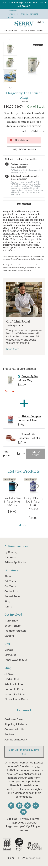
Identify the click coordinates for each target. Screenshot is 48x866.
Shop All (9, 673)
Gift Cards (10, 654)
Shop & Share (12, 625)
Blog (7, 601)
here (4, 270)
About (8, 576)
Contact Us (11, 591)
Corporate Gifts (13, 689)
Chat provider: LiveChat (23, 822)
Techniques (11, 557)
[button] (7, 844)
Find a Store (11, 679)
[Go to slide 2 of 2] (24, 525)
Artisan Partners (10, 31)
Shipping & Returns (15, 724)
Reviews (9, 734)
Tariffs (8, 606)
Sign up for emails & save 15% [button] (24, 751)
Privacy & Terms (29, 818)
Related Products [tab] (24, 471)
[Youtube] (36, 805)
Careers (9, 635)
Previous (10, 40)
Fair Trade (10, 581)
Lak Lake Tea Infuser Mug (12, 500)
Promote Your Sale (15, 630)
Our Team (10, 586)
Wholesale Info (13, 684)
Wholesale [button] (13, 11)
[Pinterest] (27, 805)
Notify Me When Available (24, 149)
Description (24, 203)
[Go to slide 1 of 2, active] (20, 525)
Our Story (23, 31)
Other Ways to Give (16, 659)
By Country (11, 552)
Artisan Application (15, 562)
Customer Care (13, 719)
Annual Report (13, 596)
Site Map (12, 818)
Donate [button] (11, 17)
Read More (12, 349)
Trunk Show (11, 620)
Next (10, 86)
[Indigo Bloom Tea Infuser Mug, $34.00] (33, 486)
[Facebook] (19, 805)
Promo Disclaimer (15, 694)
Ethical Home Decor (16, 699)
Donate (8, 649)
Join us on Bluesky (15, 739)
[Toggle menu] (3, 14)
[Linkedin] (23, 812)
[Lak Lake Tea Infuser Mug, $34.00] (12, 486)
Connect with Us (14, 729)
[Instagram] (11, 805)
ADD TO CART (35, 453)
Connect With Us (35, 31)
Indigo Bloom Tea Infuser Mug (33, 501)
